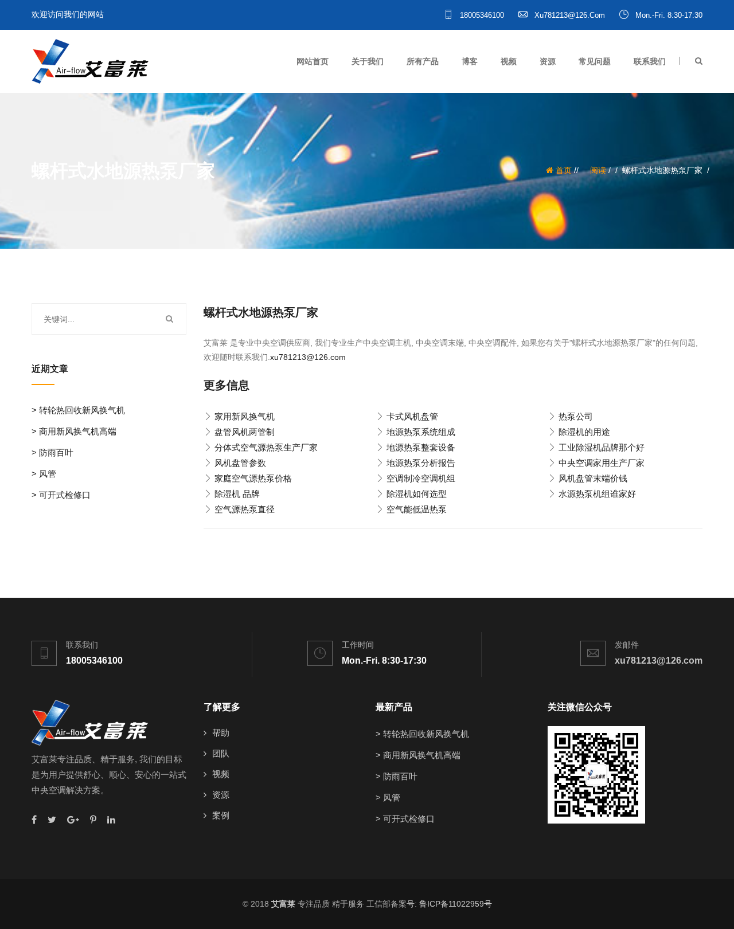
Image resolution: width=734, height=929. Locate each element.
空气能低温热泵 (416, 509)
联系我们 (650, 61)
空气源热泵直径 (244, 509)
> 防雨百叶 (52, 452)
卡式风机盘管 (412, 416)
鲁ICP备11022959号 (455, 903)
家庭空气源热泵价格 (253, 478)
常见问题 (595, 61)
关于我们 (368, 61)
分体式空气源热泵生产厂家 (266, 447)
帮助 (220, 733)
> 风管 (44, 474)
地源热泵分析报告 (420, 463)
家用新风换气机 (244, 416)
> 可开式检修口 (61, 495)
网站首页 (312, 61)
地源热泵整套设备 (420, 447)
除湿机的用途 (584, 432)
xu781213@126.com (568, 15)
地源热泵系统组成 (420, 432)
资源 (548, 61)
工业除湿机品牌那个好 (602, 447)
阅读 (598, 170)
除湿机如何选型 (416, 494)
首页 (562, 170)
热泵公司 (576, 416)
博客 (470, 61)
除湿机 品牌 (237, 494)
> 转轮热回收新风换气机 (78, 410)
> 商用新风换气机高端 (74, 431)
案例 (220, 815)
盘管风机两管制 (244, 432)
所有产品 (423, 61)
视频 (509, 61)
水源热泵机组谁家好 (597, 494)
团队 (220, 753)
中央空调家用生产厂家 (602, 463)
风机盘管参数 (240, 463)
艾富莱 (283, 903)
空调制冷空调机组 (420, 478)
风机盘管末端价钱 (593, 478)
